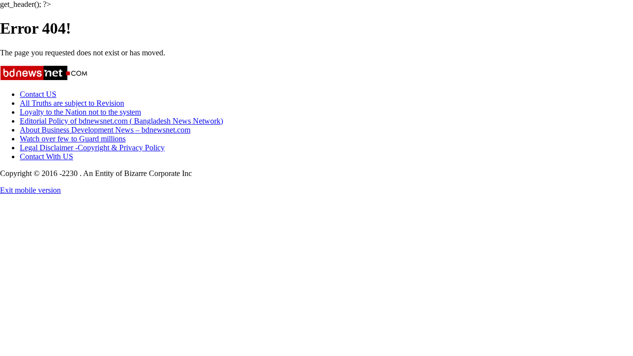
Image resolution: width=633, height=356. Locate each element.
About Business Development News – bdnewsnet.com (105, 130)
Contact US (38, 94)
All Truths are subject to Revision (72, 103)
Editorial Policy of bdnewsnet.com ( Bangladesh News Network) (121, 121)
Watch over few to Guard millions (73, 138)
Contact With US (46, 156)
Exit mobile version (30, 190)
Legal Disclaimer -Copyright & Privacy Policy (92, 147)
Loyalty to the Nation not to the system (80, 112)
